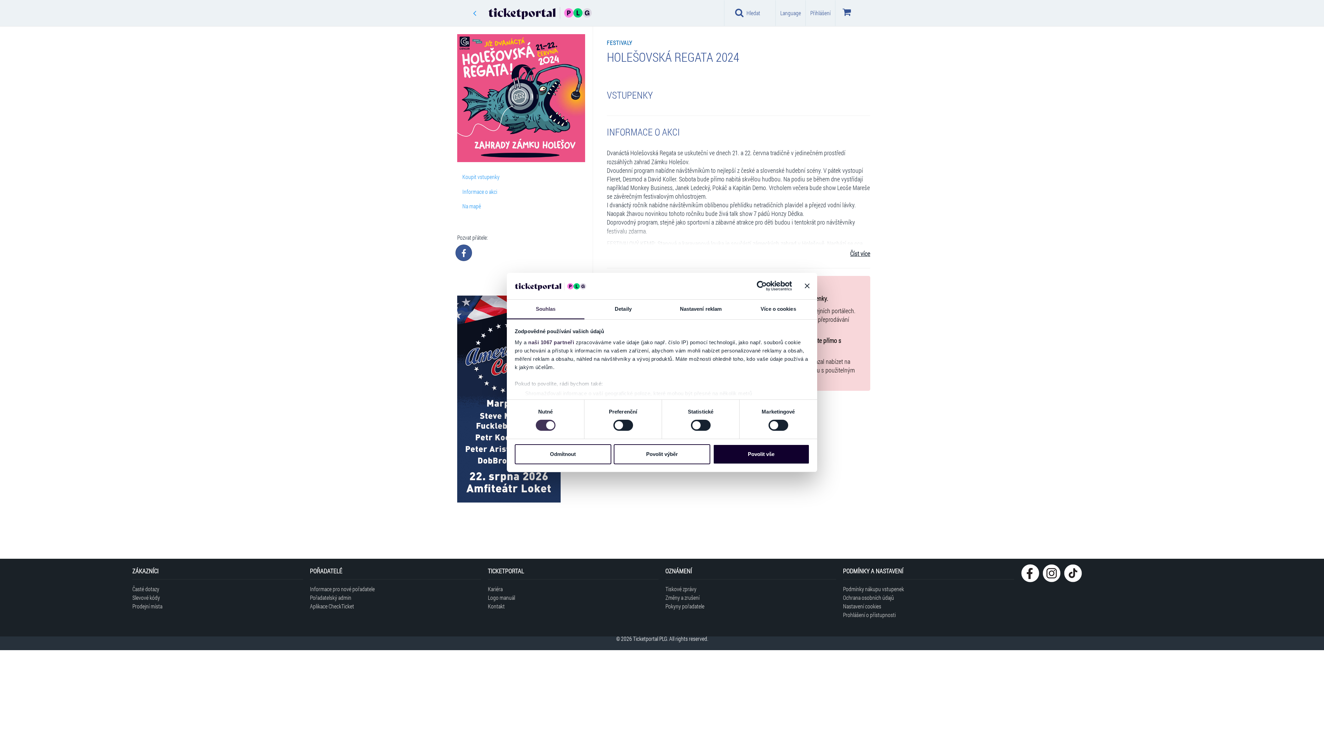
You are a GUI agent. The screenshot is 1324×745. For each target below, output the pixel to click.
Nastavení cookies (862, 606)
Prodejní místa (147, 606)
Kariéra (495, 589)
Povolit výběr (662, 454)
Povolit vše (761, 454)
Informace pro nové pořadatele (342, 589)
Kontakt (496, 606)
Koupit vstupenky (481, 176)
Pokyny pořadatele (684, 606)
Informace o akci (479, 191)
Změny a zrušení (682, 597)
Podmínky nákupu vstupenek (873, 589)
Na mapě (471, 206)
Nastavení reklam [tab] (701, 309)
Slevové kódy (146, 597)
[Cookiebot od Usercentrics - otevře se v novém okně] (762, 286)
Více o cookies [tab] (778, 309)
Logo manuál (501, 597)
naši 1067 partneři (551, 342)
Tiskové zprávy (680, 589)
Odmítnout (563, 454)
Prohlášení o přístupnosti (869, 614)
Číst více (860, 254)
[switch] (623, 425)
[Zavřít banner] (807, 286)
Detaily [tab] (623, 309)
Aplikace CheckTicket (332, 606)
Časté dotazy (145, 589)
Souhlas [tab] (546, 309)
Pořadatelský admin (330, 597)
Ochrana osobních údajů (868, 597)
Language (790, 13)
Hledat (753, 13)
